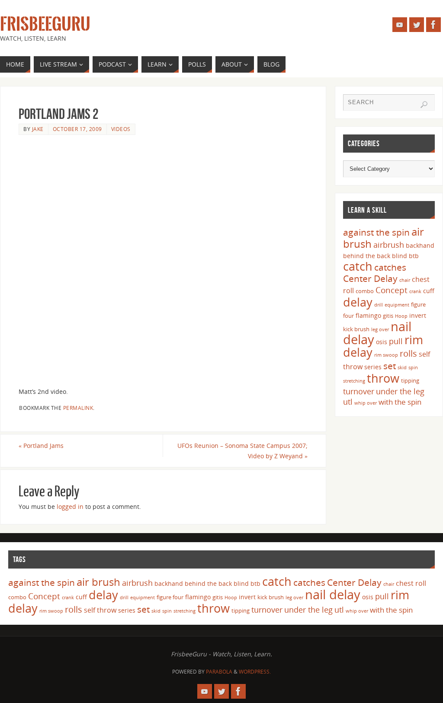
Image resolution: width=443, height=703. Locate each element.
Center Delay (370, 278)
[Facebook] (433, 24)
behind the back (366, 256)
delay (357, 302)
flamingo (368, 315)
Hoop (401, 316)
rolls (408, 353)
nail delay (332, 594)
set (389, 365)
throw (383, 378)
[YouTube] (399, 24)
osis (381, 342)
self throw (100, 610)
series (373, 367)
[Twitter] (416, 24)
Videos (121, 128)
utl (348, 401)
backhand (420, 245)
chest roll (411, 583)
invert (417, 315)
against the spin (376, 232)
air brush (98, 582)
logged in (70, 506)
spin (413, 367)
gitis (388, 316)
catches (390, 267)
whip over (365, 403)
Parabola (219, 671)
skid (402, 367)
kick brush (356, 329)
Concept (392, 290)
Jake (38, 128)
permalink (78, 407)
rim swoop (386, 355)
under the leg (400, 391)
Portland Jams (41, 445)
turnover (358, 391)
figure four (170, 597)
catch (357, 266)
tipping (410, 380)
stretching (354, 381)
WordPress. (255, 671)
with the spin (400, 402)
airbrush (388, 245)
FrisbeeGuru (45, 24)
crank (415, 291)
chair (404, 280)
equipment (397, 305)
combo (365, 291)
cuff (428, 291)
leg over (380, 329)
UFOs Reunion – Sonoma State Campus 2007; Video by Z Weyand (242, 450)
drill (378, 305)
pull (396, 341)
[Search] (424, 104)
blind (399, 256)
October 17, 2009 (77, 128)
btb (414, 256)
